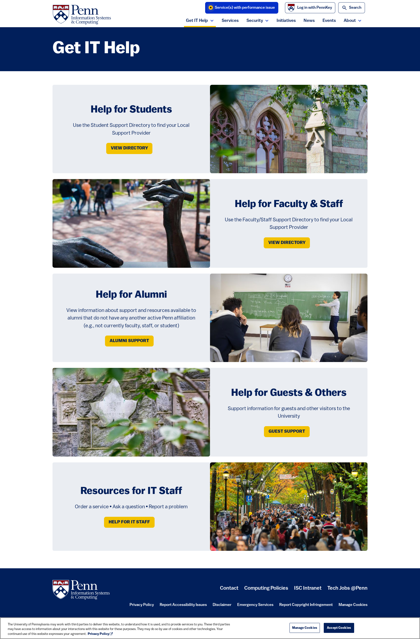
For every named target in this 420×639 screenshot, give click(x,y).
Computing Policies (266, 590)
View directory (129, 148)
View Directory (287, 243)
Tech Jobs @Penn (347, 588)
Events (329, 20)
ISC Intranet (308, 590)
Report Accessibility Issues (183, 606)
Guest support (287, 431)
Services (230, 20)
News (309, 20)
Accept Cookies (339, 627)
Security (254, 20)
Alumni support (129, 341)
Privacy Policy (142, 606)
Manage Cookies (353, 605)
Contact (229, 588)
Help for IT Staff (129, 522)
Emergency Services (255, 606)
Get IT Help (197, 20)
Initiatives (286, 20)
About (350, 20)
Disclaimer (222, 606)
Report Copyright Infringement (306, 606)
